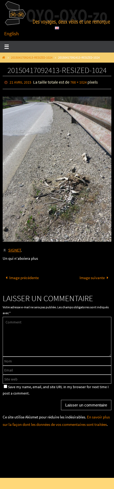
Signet (14, 248)
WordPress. (77, 470)
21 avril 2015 (20, 82)
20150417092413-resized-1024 (31, 57)
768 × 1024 (78, 82)
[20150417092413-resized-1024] (57, 167)
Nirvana (59, 470)
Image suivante (92, 275)
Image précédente (24, 275)
